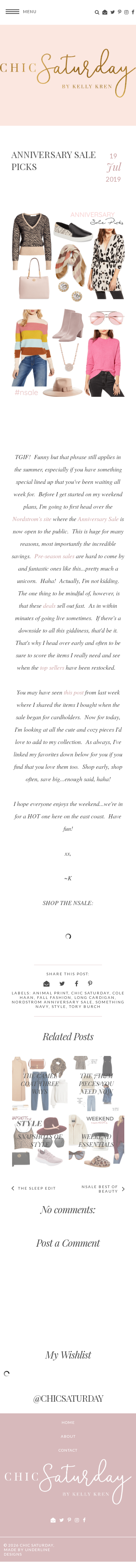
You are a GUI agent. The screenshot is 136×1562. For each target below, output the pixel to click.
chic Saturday (36, 1545)
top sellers (52, 667)
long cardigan (94, 997)
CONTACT (68, 1450)
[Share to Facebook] (77, 983)
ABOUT (68, 1436)
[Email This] (47, 983)
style (59, 1006)
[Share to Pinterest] (90, 983)
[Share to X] (63, 983)
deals (49, 605)
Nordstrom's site (31, 519)
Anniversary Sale (98, 519)
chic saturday (90, 993)
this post (73, 692)
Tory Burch (85, 1006)
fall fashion (54, 997)
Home (68, 1422)
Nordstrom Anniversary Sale (52, 1002)
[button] (18, 11)
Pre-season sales (54, 556)
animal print (50, 993)
